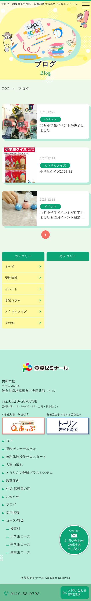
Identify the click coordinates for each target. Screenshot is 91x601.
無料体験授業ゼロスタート (26, 456)
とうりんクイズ (16, 311)
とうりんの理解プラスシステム (29, 472)
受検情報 (11, 277)
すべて (9, 266)
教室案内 (12, 480)
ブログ (11, 504)
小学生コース (20, 536)
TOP (9, 440)
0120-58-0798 (25, 593)
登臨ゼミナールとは (21, 449)
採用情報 (12, 512)
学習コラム (13, 300)
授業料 (15, 528)
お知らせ (12, 496)
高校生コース (20, 552)
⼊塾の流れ (14, 464)
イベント (11, 289)
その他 (9, 323)
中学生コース (20, 544)
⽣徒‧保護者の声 (18, 488)
